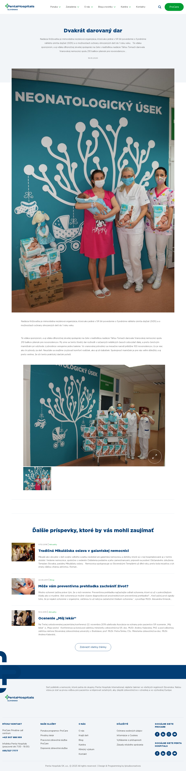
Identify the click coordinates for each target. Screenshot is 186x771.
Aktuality (53, 544)
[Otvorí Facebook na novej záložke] (157, 734)
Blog (52, 580)
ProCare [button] (174, 7)
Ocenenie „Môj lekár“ (57, 618)
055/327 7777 (10, 751)
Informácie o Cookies (127, 736)
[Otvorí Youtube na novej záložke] (174, 734)
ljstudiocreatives (133, 766)
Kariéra (82, 745)
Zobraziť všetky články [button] (93, 647)
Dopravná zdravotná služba (53, 748)
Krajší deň (83, 736)
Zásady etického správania (130, 745)
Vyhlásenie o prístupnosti (129, 740)
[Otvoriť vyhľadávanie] (159, 7)
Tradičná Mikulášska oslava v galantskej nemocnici (83, 551)
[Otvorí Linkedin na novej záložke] (163, 734)
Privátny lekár (47, 736)
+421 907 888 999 (12, 737)
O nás (81, 731)
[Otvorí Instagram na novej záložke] (169, 734)
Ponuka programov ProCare (54, 731)
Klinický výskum (86, 749)
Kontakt (83, 754)
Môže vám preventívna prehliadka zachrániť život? (83, 586)
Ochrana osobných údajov (129, 731)
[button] (55, 7)
